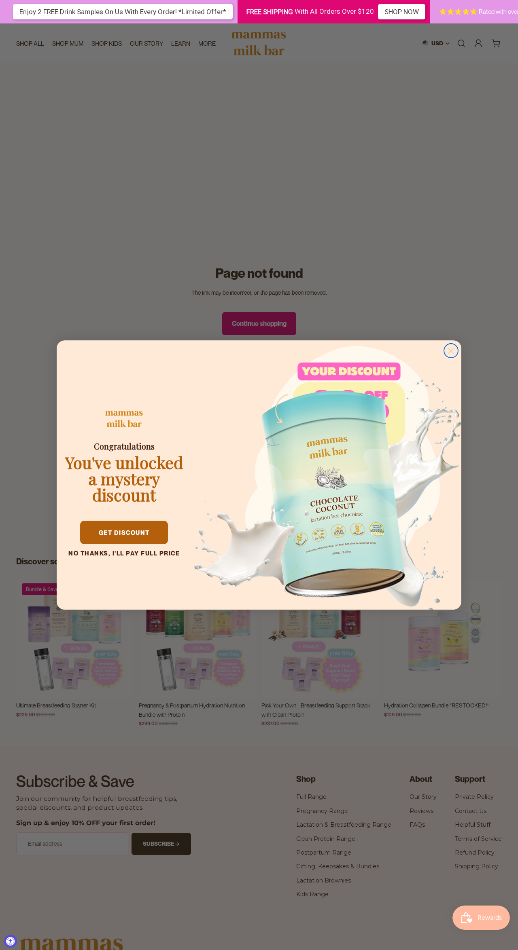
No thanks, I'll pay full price (124, 553)
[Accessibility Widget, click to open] (10, 941)
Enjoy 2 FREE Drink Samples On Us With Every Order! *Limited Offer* (122, 12)
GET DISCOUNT (124, 532)
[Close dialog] (451, 351)
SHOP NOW (401, 12)
